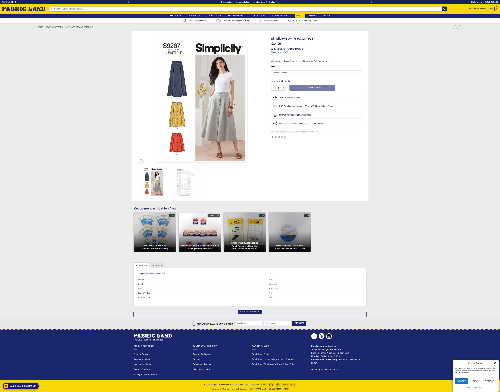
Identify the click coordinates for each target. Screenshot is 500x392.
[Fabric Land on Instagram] (329, 338)
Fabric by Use (214, 16)
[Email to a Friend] (282, 137)
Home (40, 27)
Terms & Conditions (142, 369)
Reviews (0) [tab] (157, 265)
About (312, 16)
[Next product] (455, 27)
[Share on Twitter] (279, 137)
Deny (476, 381)
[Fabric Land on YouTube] (321, 338)
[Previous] (142, 100)
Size (273, 67)
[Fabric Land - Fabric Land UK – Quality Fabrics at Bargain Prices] (23, 9)
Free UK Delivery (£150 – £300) (236, 21)
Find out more (342, 353)
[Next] (262, 100)
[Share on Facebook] (272, 137)
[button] (494, 363)
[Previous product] (460, 27)
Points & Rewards (141, 354)
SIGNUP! (299, 323)
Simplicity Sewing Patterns (79, 27)
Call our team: (484, 2)
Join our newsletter (142, 364)
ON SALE (300, 16)
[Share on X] (276, 137)
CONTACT (326, 16)
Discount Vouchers (201, 369)
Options (489, 381)
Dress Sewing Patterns (310, 132)
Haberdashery (258, 16)
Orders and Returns (202, 364)
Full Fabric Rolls (237, 16)
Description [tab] (142, 265)
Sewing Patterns (280, 16)
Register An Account (202, 354)
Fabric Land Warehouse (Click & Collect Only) (273, 364)
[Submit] (444, 9)
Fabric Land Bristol (260, 354)
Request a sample (141, 359)
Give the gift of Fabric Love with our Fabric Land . (250, 2)
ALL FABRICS (176, 16)
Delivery (196, 359)
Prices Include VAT (272, 21)
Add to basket (312, 88)
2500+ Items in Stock (198, 21)
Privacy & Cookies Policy (474, 387)
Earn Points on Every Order (305, 21)
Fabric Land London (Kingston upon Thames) (273, 359)
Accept (461, 381)
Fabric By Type (194, 16)
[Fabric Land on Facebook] (314, 338)
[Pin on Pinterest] (285, 137)
